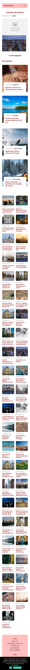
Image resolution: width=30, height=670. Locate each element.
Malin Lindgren (18, 148)
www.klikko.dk (16, 650)
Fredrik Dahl (15, 84)
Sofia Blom (15, 115)
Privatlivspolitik (17, 667)
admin (14, 16)
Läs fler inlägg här (15, 56)
